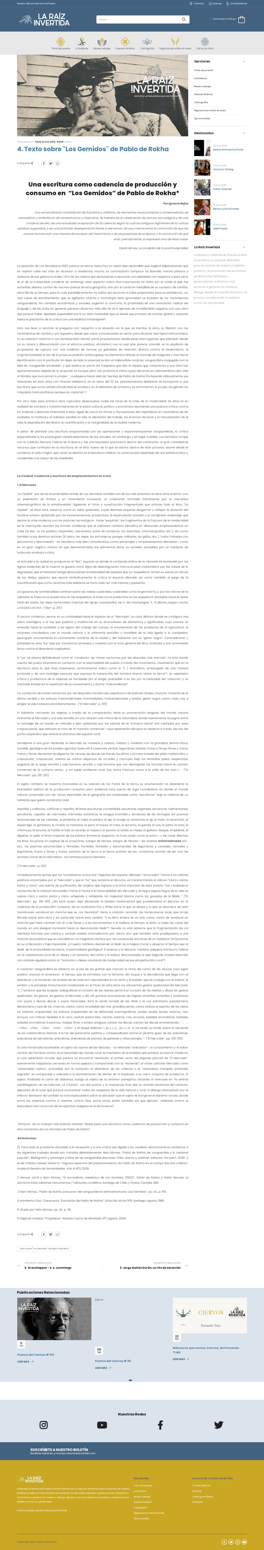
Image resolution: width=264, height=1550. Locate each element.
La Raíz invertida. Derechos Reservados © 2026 (42, 1510)
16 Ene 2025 (219, 185)
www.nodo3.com (47, 1542)
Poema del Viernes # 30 (35, 1361)
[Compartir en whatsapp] (57, 163)
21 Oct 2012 (48, 142)
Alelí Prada (220, 228)
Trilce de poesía (203, 70)
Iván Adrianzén (184, 1354)
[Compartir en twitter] (50, 163)
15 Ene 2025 (219, 205)
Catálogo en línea (202, 1496)
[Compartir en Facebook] (44, 163)
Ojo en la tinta (202, 118)
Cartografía (201, 102)
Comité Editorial (238, 3)
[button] (129, 1380)
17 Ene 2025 (219, 165)
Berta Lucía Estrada (226, 209)
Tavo (38, 142)
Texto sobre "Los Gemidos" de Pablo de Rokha (44, 1248)
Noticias (217, 3)
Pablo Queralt (222, 189)
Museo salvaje (202, 86)
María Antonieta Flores (228, 149)
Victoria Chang (223, 169)
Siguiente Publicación (150, 1265)
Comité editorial (201, 1485)
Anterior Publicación (48, 1265)
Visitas (64, 142)
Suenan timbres (203, 94)
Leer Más (23, 1368)
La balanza (200, 78)
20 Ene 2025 (220, 145)
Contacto (199, 3)
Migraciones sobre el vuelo (210, 110)
